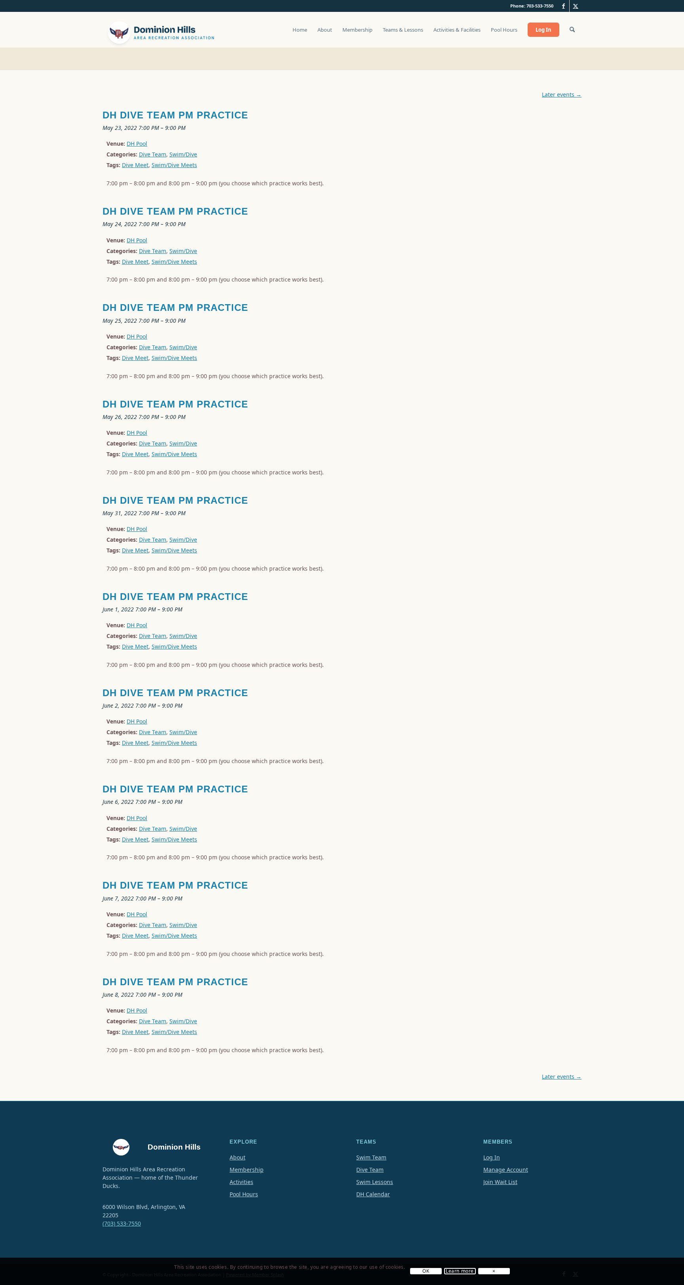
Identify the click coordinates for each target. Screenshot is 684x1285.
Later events (561, 94)
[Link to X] (575, 6)
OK (425, 1271)
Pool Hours (244, 1194)
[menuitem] (299, 33)
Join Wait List (500, 1182)
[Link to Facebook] (563, 6)
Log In (491, 1157)
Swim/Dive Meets (174, 165)
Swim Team (371, 1157)
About (237, 1157)
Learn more (460, 1271)
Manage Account (505, 1169)
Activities (241, 1182)
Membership (247, 1169)
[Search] (572, 30)
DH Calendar (373, 1194)
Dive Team (152, 154)
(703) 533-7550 (122, 1223)
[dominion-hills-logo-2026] (162, 30)
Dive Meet (135, 165)
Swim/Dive (183, 154)
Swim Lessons (374, 1182)
